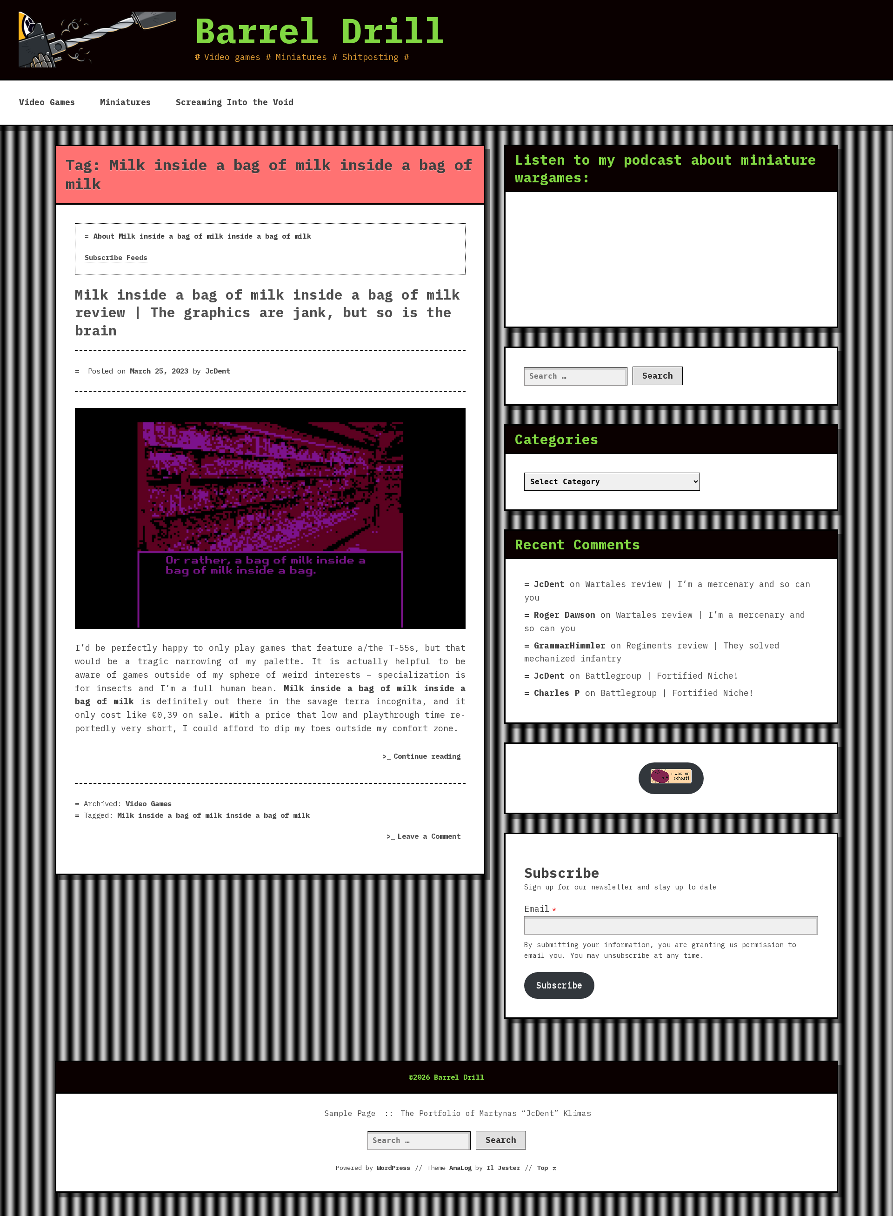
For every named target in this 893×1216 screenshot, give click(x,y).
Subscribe (559, 985)
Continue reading (429, 757)
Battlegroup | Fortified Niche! (662, 675)
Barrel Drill (320, 30)
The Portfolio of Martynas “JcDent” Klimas (495, 1113)
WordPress (393, 1167)
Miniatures (125, 102)
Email (537, 908)
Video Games (47, 102)
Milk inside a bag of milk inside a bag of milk (213, 815)
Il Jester (503, 1167)
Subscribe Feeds (116, 257)
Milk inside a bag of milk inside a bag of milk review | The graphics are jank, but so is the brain (267, 312)
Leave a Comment (432, 837)
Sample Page (350, 1113)
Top (547, 1167)
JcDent (217, 370)
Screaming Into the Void (234, 102)
